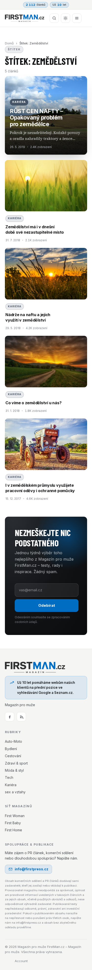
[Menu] (76, 18)
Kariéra (10, 785)
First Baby (13, 823)
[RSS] (21, 716)
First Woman (15, 816)
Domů (9, 43)
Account (21, 961)
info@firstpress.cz (31, 869)
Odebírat (46, 605)
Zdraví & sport (16, 763)
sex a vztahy (15, 792)
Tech (9, 777)
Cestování (13, 756)
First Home (13, 830)
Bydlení (11, 749)
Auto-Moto (13, 741)
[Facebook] (9, 716)
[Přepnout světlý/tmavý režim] (65, 18)
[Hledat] (54, 18)
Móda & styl (14, 770)
